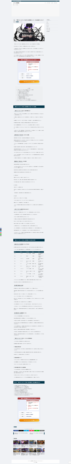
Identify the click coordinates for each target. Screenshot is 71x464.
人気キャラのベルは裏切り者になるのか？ (24, 93)
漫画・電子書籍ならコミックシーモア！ (29, 59)
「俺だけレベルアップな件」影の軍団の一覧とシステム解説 (25, 89)
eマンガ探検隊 (16, 2)
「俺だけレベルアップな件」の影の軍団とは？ (24, 90)
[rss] (56, 1)
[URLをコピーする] (42, 430)
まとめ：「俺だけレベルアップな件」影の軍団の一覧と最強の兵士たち (26, 100)
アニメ (48, 23)
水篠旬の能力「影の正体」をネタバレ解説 (24, 91)
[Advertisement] (35, 11)
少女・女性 (48, 28)
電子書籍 (48, 31)
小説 (47, 26)
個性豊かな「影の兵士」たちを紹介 (23, 92)
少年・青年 (48, 29)
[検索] (57, 1)
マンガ (48, 25)
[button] (15, 430)
